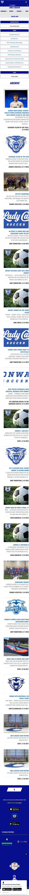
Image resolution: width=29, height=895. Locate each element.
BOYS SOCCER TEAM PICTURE (19, 736)
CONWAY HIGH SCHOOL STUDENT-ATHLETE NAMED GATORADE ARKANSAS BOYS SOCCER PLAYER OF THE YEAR (16, 112)
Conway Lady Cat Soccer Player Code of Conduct (14, 59)
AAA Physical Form (14, 38)
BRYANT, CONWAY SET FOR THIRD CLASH (18, 311)
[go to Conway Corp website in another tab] (22, 842)
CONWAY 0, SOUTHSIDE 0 (21, 545)
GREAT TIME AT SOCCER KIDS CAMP (18, 659)
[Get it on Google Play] (17, 889)
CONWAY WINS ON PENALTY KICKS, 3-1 (17, 507)
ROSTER (11, 11)
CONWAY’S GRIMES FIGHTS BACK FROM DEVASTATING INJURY (16, 620)
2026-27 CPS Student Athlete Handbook (14, 42)
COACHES (19, 11)
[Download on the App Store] (7, 889)
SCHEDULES (3, 11)
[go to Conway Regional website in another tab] (6, 842)
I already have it (5, 892)
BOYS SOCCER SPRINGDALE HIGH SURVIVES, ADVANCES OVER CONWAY (17, 390)
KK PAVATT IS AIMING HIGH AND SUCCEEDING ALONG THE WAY (19, 232)
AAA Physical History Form (14, 34)
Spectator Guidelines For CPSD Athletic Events (14, 63)
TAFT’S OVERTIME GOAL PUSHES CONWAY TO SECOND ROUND (19, 469)
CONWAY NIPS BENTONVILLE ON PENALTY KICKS (19, 697)
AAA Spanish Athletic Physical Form (14, 67)
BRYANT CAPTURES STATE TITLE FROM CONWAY (17, 272)
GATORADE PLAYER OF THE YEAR (18, 157)
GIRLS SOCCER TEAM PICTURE (19, 771)
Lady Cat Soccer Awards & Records (14, 50)
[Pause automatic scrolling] (26, 854)
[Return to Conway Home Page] (2, 2)
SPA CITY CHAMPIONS (22, 194)
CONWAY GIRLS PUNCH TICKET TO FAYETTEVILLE (18, 351)
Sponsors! (19, 803)
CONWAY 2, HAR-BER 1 (22, 431)
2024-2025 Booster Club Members (14, 54)
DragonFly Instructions (14, 46)
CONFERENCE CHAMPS (22, 582)
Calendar (13, 5)
